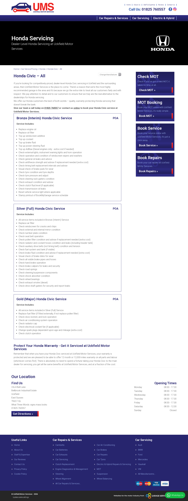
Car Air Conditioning (106, 445)
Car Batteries (61, 450)
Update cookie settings (21, 497)
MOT (99, 469)
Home (128, 5)
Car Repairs (102, 455)
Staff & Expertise (149, 5)
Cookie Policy (20, 474)
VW (139, 469)
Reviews (161, 5)
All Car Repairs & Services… (68, 484)
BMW (140, 450)
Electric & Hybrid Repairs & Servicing (114, 464)
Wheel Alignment (63, 479)
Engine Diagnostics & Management (71, 469)
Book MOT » (146, 116)
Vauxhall (141, 464)
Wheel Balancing (104, 479)
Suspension (102, 474)
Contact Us (171, 5)
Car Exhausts (61, 455)
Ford (140, 455)
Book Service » (148, 145)
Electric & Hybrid (163, 18)
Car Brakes (102, 450)
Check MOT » (147, 90)
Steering (59, 474)
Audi (140, 445)
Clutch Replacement (64, 464)
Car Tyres (101, 460)
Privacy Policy (20, 469)
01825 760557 (147, 9)
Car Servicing (140, 18)
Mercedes (143, 460)
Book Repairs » (148, 171)
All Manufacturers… (147, 474)
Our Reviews (20, 460)
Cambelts (59, 445)
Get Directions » (23, 413)
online (76, 108)
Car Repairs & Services (113, 18)
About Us (137, 5)
